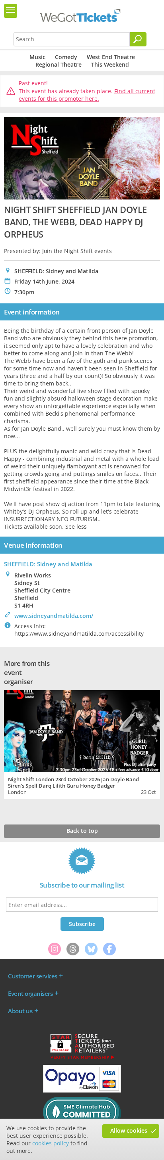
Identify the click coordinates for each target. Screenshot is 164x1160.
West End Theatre (111, 57)
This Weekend (110, 64)
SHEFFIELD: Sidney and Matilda (48, 564)
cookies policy (50, 1143)
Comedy (66, 57)
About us (20, 1011)
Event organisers (30, 993)
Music (37, 57)
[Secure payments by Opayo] (82, 1090)
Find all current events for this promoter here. (87, 95)
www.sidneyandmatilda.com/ (53, 615)
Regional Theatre (58, 64)
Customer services (32, 976)
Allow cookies (128, 1130)
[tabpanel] (82, 744)
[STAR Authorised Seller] (82, 1058)
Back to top (82, 830)
